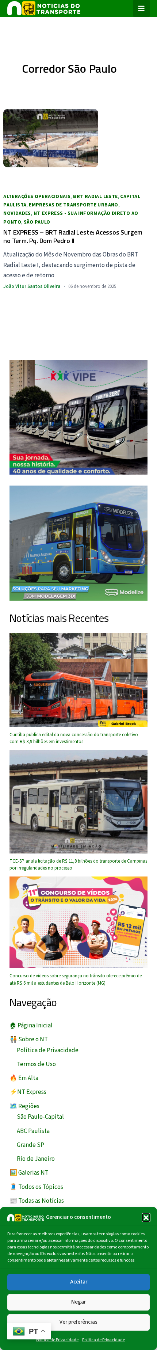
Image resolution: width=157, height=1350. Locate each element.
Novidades (17, 213)
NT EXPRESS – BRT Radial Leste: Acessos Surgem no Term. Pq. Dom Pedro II (72, 236)
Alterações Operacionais (36, 196)
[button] (146, 1217)
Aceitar (78, 1282)
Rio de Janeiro (36, 1159)
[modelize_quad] (78, 542)
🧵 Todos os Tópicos (36, 1187)
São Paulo (37, 222)
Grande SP (30, 1145)
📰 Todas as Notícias (36, 1201)
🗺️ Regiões (24, 1106)
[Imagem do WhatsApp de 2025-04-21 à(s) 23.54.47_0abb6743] (78, 416)
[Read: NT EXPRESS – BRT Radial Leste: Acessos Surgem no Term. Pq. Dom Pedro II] (50, 137)
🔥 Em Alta (23, 1078)
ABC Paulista (33, 1131)
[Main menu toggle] (141, 8)
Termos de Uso (36, 1064)
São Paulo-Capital (40, 1117)
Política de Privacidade (57, 1340)
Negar (78, 1302)
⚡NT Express (27, 1092)
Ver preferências (78, 1322)
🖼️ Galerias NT (29, 1172)
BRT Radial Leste (95, 196)
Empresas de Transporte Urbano (73, 205)
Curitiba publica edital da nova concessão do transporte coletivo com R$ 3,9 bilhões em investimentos (73, 738)
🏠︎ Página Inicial (31, 1025)
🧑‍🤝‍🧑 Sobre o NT (28, 1039)
